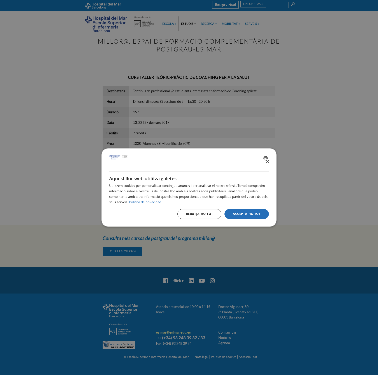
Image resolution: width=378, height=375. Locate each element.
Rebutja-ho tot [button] (199, 214)
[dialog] (189, 187)
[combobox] (266, 158)
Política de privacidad (145, 202)
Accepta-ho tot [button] (247, 214)
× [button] (267, 161)
